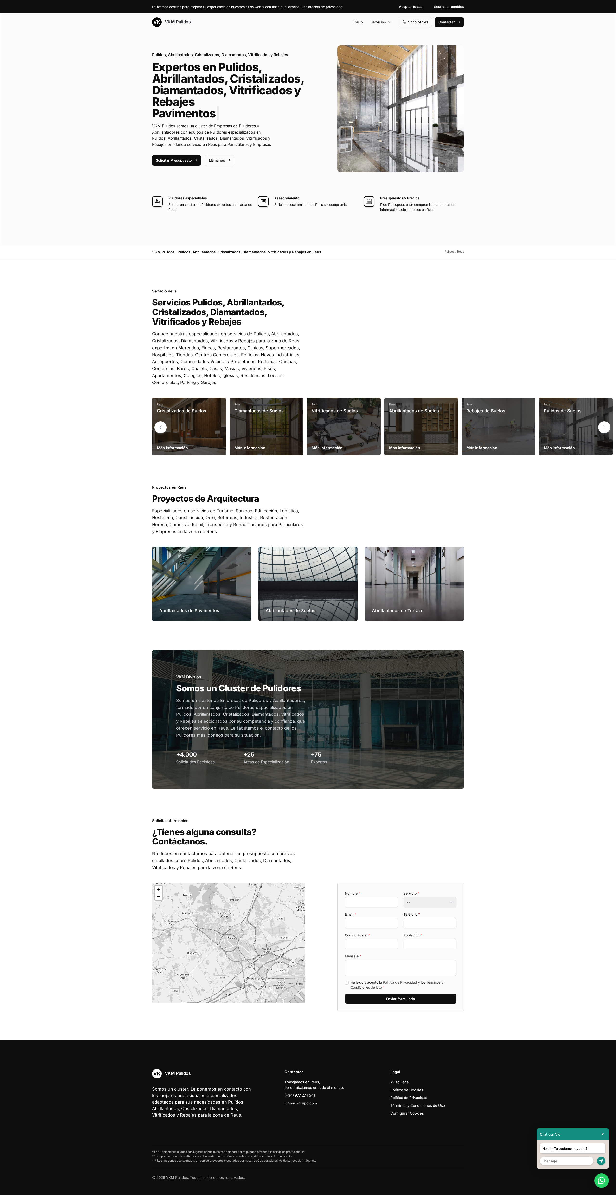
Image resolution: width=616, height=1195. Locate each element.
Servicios (378, 22)
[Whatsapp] (601, 1180)
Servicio (411, 893)
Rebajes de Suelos (485, 410)
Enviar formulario (400, 999)
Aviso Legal (400, 1082)
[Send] (601, 1161)
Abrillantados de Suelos (414, 410)
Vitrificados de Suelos (335, 410)
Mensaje (353, 956)
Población (413, 935)
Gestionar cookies (449, 7)
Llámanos (217, 160)
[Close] (602, 1134)
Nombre (352, 893)
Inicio (358, 22)
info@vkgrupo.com (300, 1103)
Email (350, 914)
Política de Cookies (406, 1090)
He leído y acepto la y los (397, 984)
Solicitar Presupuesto (174, 160)
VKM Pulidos (177, 21)
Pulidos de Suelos (563, 410)
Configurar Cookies (407, 1113)
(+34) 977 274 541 (299, 1095)
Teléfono (412, 914)
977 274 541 (418, 22)
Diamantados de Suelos (259, 410)
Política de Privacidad (400, 982)
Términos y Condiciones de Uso (417, 1105)
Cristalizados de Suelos (181, 410)
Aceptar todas (410, 7)
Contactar (446, 22)
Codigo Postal (357, 935)
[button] (604, 427)
